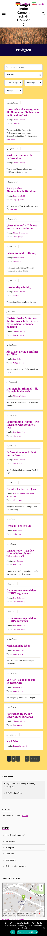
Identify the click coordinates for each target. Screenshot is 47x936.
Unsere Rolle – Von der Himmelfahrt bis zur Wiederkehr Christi (20, 553)
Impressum (10, 860)
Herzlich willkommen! (15, 835)
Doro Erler (17, 359)
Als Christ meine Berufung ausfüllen (22, 353)
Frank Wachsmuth (20, 746)
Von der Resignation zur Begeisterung (21, 681)
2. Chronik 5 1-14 (19, 601)
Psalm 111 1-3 (17, 534)
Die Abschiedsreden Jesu (21, 489)
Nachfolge (12, 741)
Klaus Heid (17, 530)
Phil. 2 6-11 (17, 564)
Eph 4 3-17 (16, 123)
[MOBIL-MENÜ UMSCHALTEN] (3, 13)
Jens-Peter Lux (19, 432)
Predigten (9, 847)
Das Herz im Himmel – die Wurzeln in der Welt (22, 390)
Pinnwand (10, 841)
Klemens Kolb (18, 650)
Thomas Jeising (19, 120)
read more (11, 139)
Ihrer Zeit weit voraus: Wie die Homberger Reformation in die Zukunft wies (23, 112)
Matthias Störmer (20, 396)
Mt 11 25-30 (17, 436)
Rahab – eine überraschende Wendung (21, 190)
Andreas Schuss (19, 257)
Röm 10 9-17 (17, 463)
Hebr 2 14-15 (17, 725)
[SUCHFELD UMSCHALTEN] (43, 13)
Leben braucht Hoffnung (21, 253)
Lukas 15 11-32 (18, 236)
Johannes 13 (17, 500)
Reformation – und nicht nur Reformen (21, 453)
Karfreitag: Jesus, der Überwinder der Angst (20, 715)
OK (13, 932)
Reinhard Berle (19, 687)
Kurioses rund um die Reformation (19, 156)
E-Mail (25, 815)
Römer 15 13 (17, 261)
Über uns (9, 853)
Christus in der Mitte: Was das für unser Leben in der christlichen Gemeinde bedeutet (22, 322)
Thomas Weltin (19, 292)
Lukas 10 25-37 (18, 654)
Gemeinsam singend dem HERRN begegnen (22, 592)
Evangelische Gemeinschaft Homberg (23, 14)
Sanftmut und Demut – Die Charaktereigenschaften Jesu (23, 424)
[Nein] (43, 928)
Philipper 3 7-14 (19, 363)
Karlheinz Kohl (19, 196)
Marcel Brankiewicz (20, 233)
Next (33, 758)
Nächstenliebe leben (18, 645)
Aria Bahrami (18, 561)
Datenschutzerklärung (15, 866)
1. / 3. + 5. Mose (18, 199)
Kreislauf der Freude (19, 525)
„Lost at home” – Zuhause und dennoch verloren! (22, 226)
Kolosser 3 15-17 (18, 335)
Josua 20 (16, 295)
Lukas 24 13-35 (18, 691)
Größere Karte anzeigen (13, 919)
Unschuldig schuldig (19, 287)
